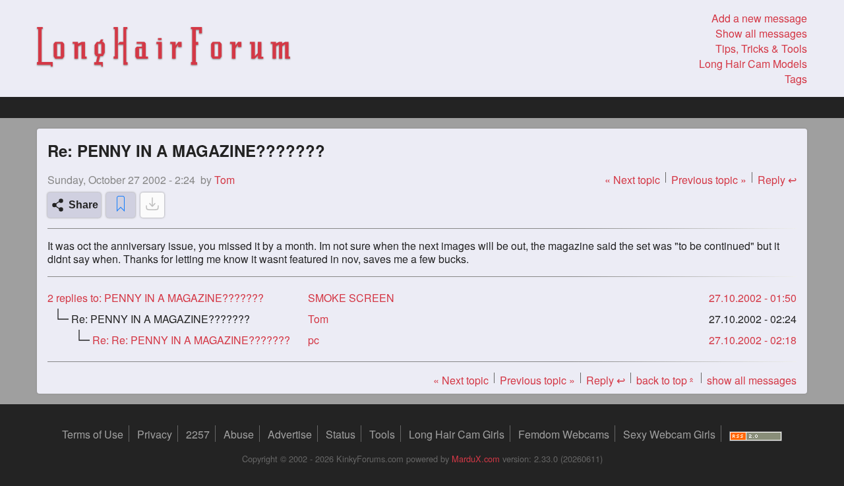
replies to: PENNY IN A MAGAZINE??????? (155, 297)
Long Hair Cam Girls (456, 434)
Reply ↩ (777, 179)
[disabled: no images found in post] (152, 205)
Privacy (154, 434)
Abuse (239, 434)
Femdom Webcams (563, 434)
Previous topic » (708, 179)
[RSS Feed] (755, 434)
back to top (666, 380)
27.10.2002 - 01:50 (753, 297)
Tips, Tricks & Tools (761, 48)
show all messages (752, 380)
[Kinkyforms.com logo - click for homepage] (163, 49)
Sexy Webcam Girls (669, 434)
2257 (198, 434)
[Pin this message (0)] (120, 205)
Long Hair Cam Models (753, 63)
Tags (796, 78)
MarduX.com (476, 458)
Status (340, 434)
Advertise (290, 434)
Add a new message (759, 18)
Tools (382, 434)
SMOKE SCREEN (351, 297)
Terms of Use (92, 434)
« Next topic (632, 179)
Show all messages (761, 33)
